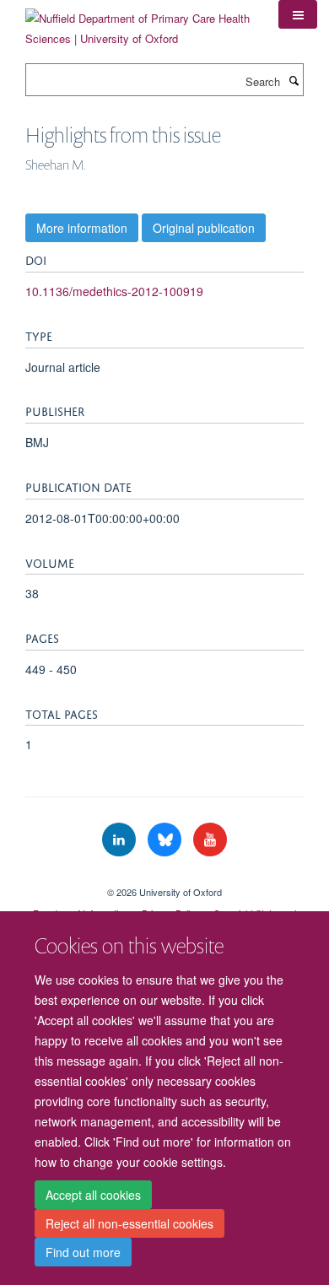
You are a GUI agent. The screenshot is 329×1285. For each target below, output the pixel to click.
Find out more (83, 1252)
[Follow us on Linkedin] (120, 840)
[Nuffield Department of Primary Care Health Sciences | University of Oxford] (139, 22)
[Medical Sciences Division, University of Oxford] (164, 877)
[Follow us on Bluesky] (166, 840)
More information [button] (81, 227)
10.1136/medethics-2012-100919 (114, 291)
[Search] (293, 80)
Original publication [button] (204, 227)
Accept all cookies (93, 1194)
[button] (297, 14)
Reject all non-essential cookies (129, 1223)
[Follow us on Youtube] (210, 840)
